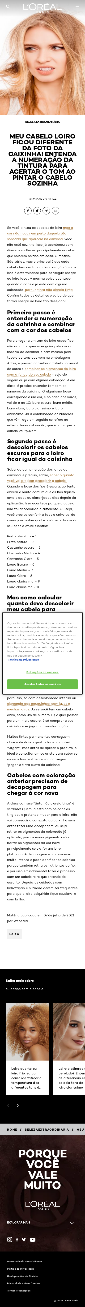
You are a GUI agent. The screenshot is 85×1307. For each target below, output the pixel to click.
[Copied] (46, 210)
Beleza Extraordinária (42, 121)
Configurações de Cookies (22, 1276)
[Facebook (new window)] (17, 1240)
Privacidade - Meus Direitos (23, 1283)
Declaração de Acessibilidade (24, 1261)
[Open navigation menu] (77, 6)
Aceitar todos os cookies (42, 683)
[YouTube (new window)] (32, 1240)
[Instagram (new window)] (9, 1239)
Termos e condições (18, 1290)
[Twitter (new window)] (24, 1239)
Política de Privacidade (20, 1268)
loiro (14, 934)
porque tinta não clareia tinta (48, 290)
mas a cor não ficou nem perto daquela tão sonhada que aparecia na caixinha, (40, 233)
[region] (42, 653)
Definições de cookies (42, 671)
